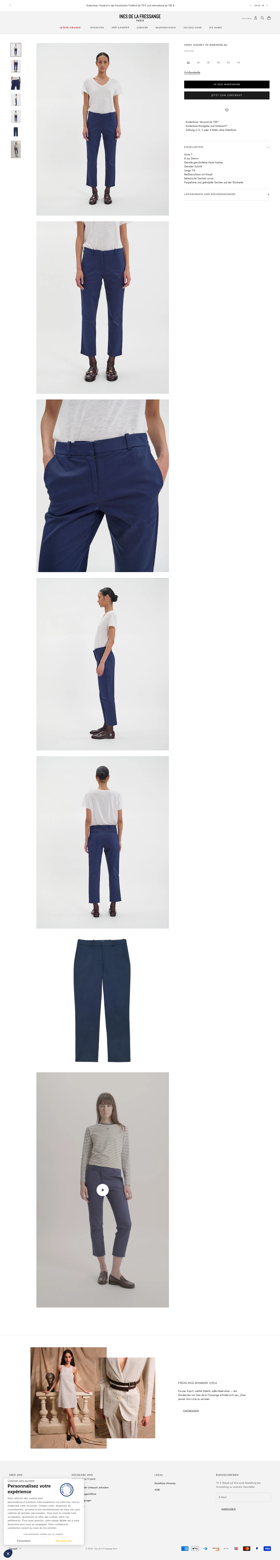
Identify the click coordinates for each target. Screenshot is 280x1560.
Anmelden (228, 1509)
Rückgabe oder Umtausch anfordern (90, 1487)
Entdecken (191, 1410)
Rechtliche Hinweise (165, 1483)
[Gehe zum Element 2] (15, 66)
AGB (157, 1490)
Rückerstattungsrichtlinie (84, 1494)
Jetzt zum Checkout (226, 95)
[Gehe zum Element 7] (15, 149)
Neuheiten (97, 27)
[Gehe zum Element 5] (15, 116)
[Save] (227, 110)
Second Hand (193, 27)
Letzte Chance (70, 27)
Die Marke (216, 27)
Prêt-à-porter (120, 27)
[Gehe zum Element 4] (15, 100)
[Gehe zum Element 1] (15, 50)
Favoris (244, 18)
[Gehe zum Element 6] (15, 131)
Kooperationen (166, 27)
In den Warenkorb (227, 84)
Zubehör (142, 27)
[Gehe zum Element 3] (15, 83)
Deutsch (13, 1548)
